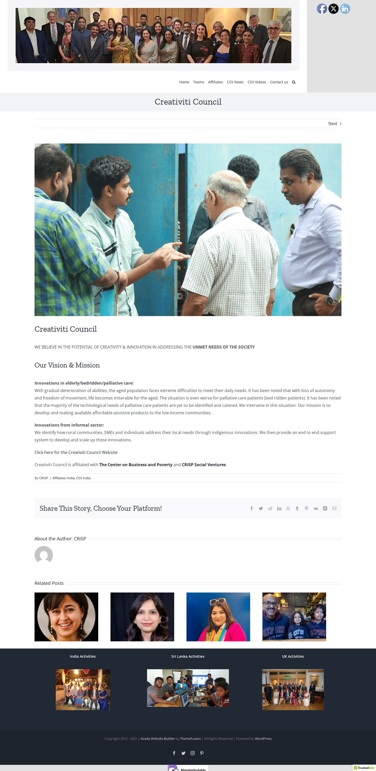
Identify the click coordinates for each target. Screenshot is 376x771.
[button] (293, 82)
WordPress (263, 741)
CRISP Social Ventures (204, 464)
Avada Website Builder (158, 741)
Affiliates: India (63, 478)
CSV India (83, 478)
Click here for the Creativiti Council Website (76, 452)
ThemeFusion (190, 741)
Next (332, 123)
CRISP (43, 478)
